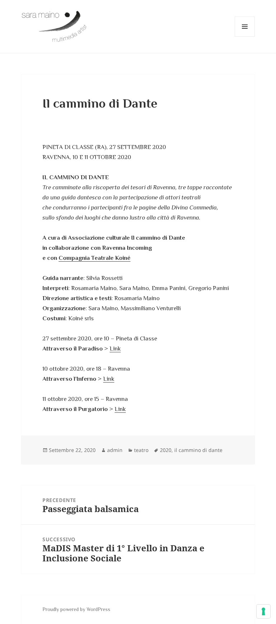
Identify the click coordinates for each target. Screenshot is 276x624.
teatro (141, 450)
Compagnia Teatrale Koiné (94, 257)
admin (115, 450)
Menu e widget (245, 36)
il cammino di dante (198, 450)
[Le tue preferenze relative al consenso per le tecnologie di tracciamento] (263, 611)
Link (115, 348)
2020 (165, 450)
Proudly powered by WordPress (76, 609)
